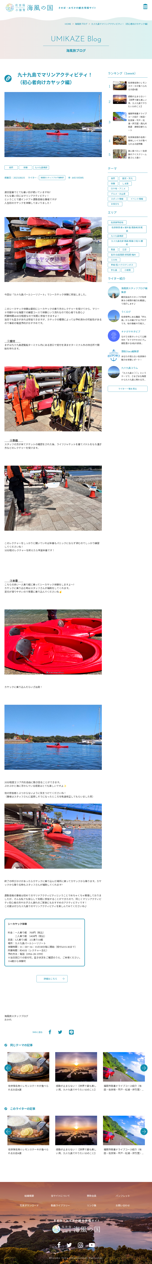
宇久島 (114, 270)
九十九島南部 (41, 167)
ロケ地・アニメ (118, 188)
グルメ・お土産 (118, 194)
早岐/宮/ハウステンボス (122, 265)
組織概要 (29, 1195)
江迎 (124, 249)
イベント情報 (137, 199)
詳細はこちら (50, 978)
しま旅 (125, 183)
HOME (68, 24)
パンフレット (123, 1195)
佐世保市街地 (117, 222)
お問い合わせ (123, 1205)
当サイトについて (60, 1195)
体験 (25, 167)
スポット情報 (117, 199)
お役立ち (115, 204)
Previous (8, 1067)
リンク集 (91, 1205)
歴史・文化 (127, 178)
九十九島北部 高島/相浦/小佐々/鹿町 (127, 243)
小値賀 (127, 270)
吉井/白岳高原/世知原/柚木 (123, 254)
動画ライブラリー (60, 1205)
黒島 (113, 249)
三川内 (114, 259)
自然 (11, 167)
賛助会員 (91, 1195)
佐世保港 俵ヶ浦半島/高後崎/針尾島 (127, 229)
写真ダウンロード (29, 1205)
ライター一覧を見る (127, 388)
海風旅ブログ (81, 24)
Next (144, 1067)
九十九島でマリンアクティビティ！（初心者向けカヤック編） (120, 24)
